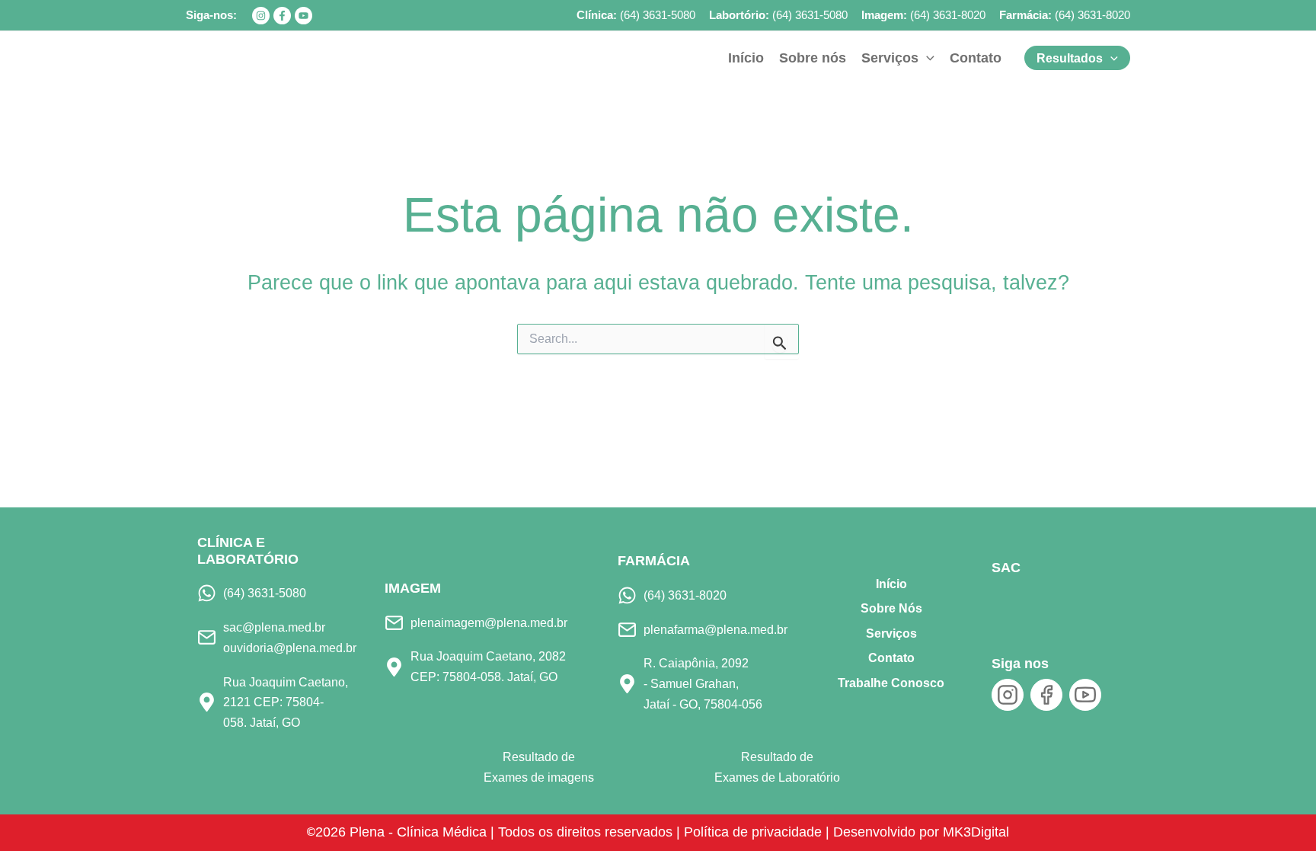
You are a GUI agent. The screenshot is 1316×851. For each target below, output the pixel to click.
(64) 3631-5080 (657, 14)
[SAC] (1017, 603)
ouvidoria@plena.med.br (289, 647)
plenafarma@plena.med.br (715, 629)
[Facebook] (282, 15)
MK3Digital (976, 832)
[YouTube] (303, 15)
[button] (926, 58)
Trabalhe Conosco (891, 683)
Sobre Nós (891, 608)
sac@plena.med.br (274, 627)
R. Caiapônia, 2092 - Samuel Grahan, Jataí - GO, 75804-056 (703, 683)
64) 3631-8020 (1094, 14)
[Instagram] (261, 15)
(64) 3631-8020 (947, 14)
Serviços (891, 633)
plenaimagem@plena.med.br (488, 622)
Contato (891, 657)
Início (891, 583)
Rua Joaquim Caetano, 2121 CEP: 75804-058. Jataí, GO (285, 702)
